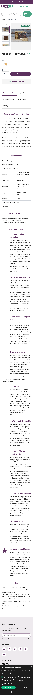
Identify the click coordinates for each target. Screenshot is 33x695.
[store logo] (7, 6)
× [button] (31, 666)
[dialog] (16, 680)
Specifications (24, 93)
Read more (15, 673)
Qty (3, 70)
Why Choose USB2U (23, 99)
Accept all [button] (8, 687)
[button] (21, 35)
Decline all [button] (24, 687)
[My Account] (24, 6)
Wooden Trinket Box (15, 220)
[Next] (6, 49)
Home (3, 19)
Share (27, 53)
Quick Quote (25, 13)
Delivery (5, 106)
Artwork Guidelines (8, 99)
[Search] (3, 14)
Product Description (9, 93)
